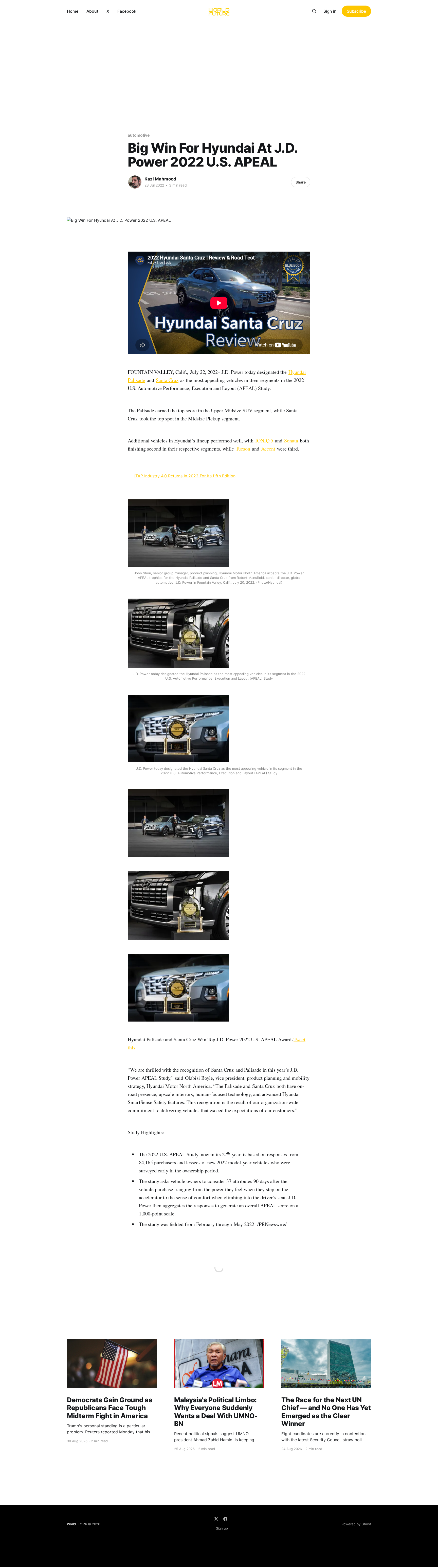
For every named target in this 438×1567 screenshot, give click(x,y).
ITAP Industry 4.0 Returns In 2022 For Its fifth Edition (184, 475)
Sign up (222, 1528)
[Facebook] (225, 1519)
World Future (77, 1524)
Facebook (126, 11)
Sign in (330, 11)
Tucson (243, 448)
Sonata (291, 440)
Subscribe (356, 11)
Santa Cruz (167, 380)
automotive (139, 135)
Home (72, 11)
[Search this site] (314, 11)
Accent (268, 448)
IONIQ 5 (264, 440)
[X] (216, 1519)
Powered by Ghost (356, 1524)
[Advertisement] (219, 60)
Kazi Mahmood (160, 178)
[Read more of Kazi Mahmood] (135, 182)
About (92, 11)
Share (301, 182)
